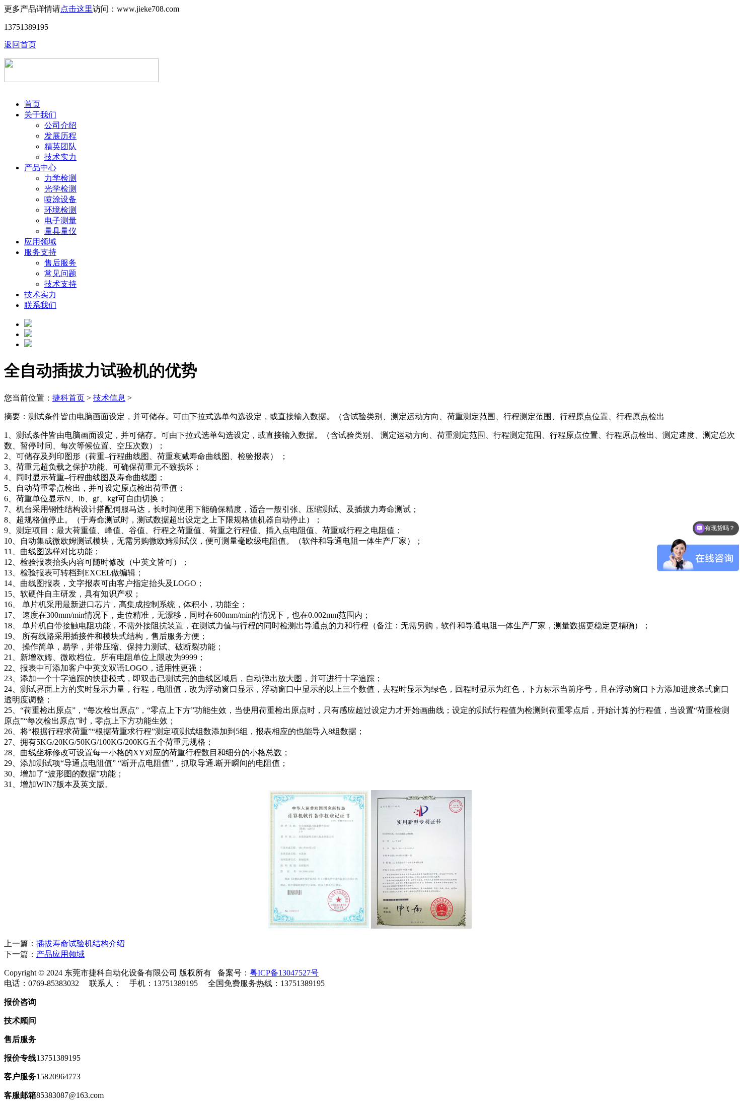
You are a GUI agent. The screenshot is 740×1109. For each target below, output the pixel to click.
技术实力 (60, 157)
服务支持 (40, 252)
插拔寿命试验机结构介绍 (80, 943)
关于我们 (40, 114)
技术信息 (109, 398)
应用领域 (40, 241)
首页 (32, 104)
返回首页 (20, 44)
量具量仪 (60, 231)
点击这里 (76, 9)
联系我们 (40, 305)
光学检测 (60, 188)
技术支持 (60, 284)
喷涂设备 (60, 199)
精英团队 (60, 146)
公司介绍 (60, 125)
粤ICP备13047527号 (284, 972)
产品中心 (40, 167)
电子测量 (60, 220)
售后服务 (60, 262)
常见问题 (60, 273)
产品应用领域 (60, 954)
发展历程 (60, 136)
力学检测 (60, 178)
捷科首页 (68, 398)
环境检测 (60, 210)
